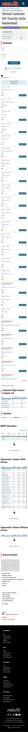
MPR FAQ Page (23, 430)
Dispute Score (22, 95)
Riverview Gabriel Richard (7, 151)
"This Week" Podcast (8, 684)
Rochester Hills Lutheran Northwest (9, 378)
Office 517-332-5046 (7, 722)
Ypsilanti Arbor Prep (6, 200)
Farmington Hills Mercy (6, 261)
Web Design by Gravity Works (15, 727)
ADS (4, 647)
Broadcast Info (6, 682)
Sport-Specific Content (8, 699)
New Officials (6, 697)
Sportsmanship (7, 642)
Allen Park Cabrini (5, 126)
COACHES (6, 662)
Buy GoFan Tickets (10, 619)
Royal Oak (4, 114)
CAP (4, 666)
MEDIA (5, 677)
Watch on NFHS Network (11, 614)
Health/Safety (6, 670)
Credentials (6, 680)
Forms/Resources (7, 657)
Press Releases (7, 686)
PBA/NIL (5, 640)
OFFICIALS (6, 692)
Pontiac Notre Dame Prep (7, 273)
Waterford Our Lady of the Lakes (8, 287)
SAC (4, 634)
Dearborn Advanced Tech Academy (9, 365)
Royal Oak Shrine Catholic (6, 399)
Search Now (14, 62)
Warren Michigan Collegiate (7, 338)
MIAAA (5, 651)
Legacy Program (7, 701)
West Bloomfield (5, 138)
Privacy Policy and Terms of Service (18, 725)
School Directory (7, 653)
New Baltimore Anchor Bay (7, 89)
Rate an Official (6, 672)
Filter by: (2, 48)
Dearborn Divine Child (6, 299)
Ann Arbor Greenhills (6, 187)
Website (4, 585)
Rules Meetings (7, 668)
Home (3, 8)
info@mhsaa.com (21, 722)
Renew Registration (8, 695)
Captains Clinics (7, 638)
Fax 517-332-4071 (14, 722)
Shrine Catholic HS (14, 8)
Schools (8, 8)
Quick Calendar (6, 655)
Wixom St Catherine (6, 163)
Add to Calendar (5, 77)
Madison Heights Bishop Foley (8, 102)
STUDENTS (6, 630)
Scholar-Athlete (7, 636)
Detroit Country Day (6, 175)
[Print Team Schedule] (2, 76)
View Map (5, 603)
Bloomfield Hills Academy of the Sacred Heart (11, 325)
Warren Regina (5, 311)
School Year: (3, 54)
